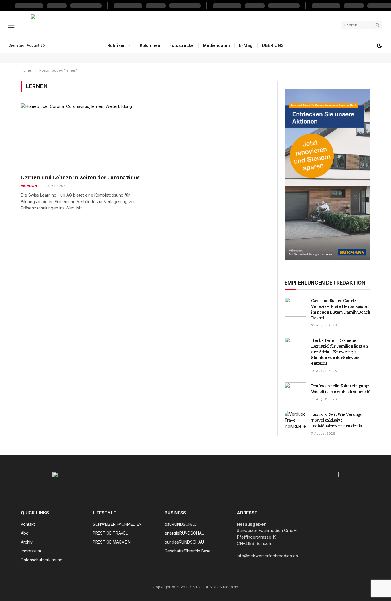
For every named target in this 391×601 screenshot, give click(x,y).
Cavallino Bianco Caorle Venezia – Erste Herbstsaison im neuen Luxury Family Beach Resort (340, 309)
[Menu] (11, 25)
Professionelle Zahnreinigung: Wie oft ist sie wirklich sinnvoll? (340, 388)
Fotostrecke (181, 45)
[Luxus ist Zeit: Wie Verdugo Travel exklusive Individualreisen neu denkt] (295, 421)
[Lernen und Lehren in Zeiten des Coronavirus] (80, 136)
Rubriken (116, 45)
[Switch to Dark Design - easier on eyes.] (379, 45)
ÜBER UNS (273, 45)
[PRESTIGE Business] (184, 24)
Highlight (30, 186)
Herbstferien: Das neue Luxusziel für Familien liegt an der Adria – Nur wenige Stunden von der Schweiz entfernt (339, 352)
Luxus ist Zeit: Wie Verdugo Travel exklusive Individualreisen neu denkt (337, 420)
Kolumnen (150, 45)
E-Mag (246, 45)
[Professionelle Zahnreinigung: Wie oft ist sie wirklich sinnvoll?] (295, 392)
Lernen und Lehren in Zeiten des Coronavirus (80, 177)
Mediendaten (216, 45)
